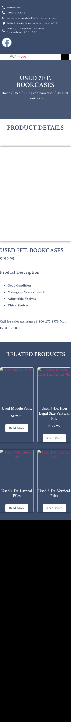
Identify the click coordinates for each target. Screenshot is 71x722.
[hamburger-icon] (65, 57)
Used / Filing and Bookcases (33, 93)
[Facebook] (7, 42)
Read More (17, 428)
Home (6, 93)
